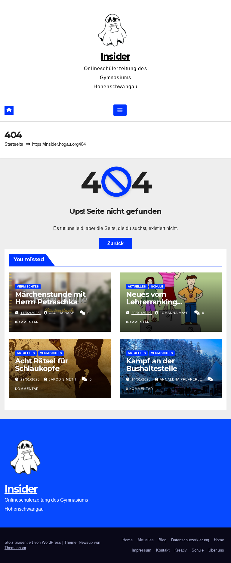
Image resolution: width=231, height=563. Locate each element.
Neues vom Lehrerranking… (154, 298)
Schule (157, 286)
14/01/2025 (141, 379)
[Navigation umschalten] (120, 110)
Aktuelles (137, 286)
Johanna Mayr (175, 313)
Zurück (115, 243)
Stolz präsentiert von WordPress (33, 542)
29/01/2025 (141, 313)
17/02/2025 (30, 313)
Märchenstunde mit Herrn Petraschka (50, 298)
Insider (115, 56)
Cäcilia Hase (62, 313)
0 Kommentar (139, 388)
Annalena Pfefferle (181, 379)
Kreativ (180, 550)
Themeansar (15, 548)
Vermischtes (28, 286)
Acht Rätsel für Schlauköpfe (41, 364)
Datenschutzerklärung (190, 540)
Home (127, 540)
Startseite (14, 144)
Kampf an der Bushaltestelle (151, 364)
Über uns (216, 550)
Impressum (141, 550)
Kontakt (163, 550)
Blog (162, 540)
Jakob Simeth (63, 379)
